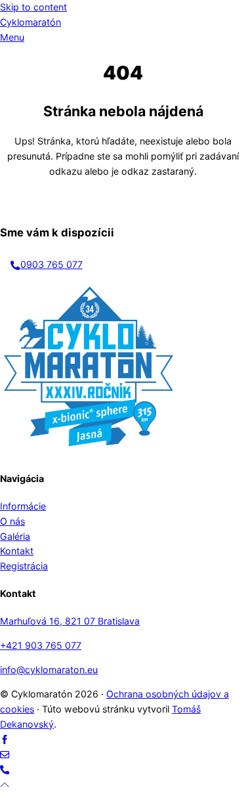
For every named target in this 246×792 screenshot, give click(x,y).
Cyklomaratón (30, 22)
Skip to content (33, 6)
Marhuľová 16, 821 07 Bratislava (70, 621)
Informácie (23, 506)
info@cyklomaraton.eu (49, 669)
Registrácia (24, 565)
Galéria (15, 536)
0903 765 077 (51, 264)
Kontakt (16, 550)
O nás (12, 521)
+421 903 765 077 (40, 645)
